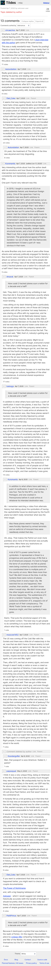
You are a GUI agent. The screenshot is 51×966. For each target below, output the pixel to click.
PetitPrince (11, 916)
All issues (19, 963)
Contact (28, 960)
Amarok (10, 277)
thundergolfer (14, 756)
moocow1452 (12, 635)
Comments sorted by (8, 25)
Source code (42, 960)
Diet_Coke (11, 98)
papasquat (11, 771)
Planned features (8, 963)
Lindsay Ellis (16, 937)
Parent (33, 98)
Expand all (39, 21)
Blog (16, 960)
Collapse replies (28, 21)
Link (27, 30)
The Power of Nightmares (14, 888)
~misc (20, 3)
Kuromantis (10, 164)
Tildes (11, 3)
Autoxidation (10, 69)
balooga (10, 386)
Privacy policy (31, 963)
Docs (6, 960)
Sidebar (46, 3)
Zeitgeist (7, 896)
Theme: (17, 954)
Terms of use (44, 963)
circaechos (10, 30)
